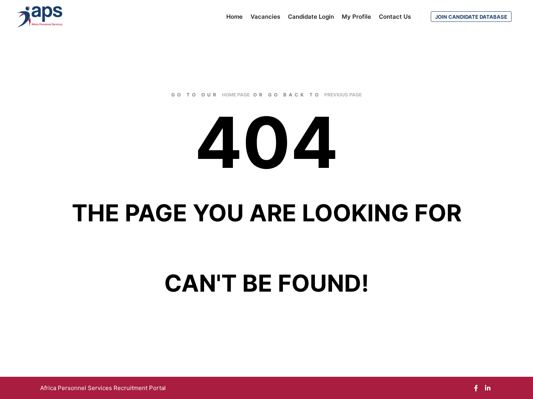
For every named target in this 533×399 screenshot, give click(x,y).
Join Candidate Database (471, 17)
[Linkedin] (488, 388)
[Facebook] (476, 388)
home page (236, 95)
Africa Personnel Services (77, 388)
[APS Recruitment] (40, 17)
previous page (343, 95)
